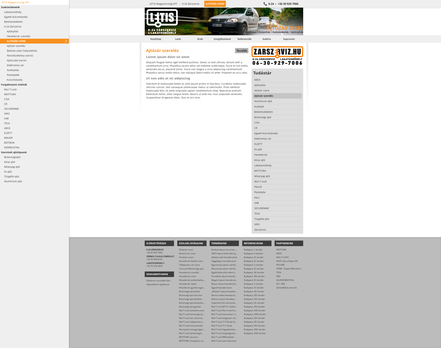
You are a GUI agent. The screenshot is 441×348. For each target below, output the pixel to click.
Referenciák (245, 39)
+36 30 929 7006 (154, 252)
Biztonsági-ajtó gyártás (190, 306)
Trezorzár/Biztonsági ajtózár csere (195, 268)
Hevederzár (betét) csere (191, 261)
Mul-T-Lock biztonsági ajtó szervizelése (197, 314)
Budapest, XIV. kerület (254, 299)
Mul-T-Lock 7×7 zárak (221, 325)
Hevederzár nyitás (188, 283)
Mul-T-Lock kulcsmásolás (191, 325)
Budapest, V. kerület (253, 264)
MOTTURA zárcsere (188, 337)
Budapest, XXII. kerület (254, 329)
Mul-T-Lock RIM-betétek (222, 337)
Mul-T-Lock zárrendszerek (223, 340)
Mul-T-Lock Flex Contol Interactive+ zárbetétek (233, 310)
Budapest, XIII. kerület (254, 295)
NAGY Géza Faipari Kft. (287, 261)
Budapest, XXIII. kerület (255, 333)
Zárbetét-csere (186, 249)
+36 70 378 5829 (154, 266)
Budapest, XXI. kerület (254, 325)
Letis (178, 39)
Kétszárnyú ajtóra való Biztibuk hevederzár (231, 268)
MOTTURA (281, 249)
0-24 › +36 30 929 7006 (283, 4)
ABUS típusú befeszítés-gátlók (225, 253)
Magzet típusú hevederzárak (225, 280)
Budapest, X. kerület (253, 283)
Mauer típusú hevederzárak (224, 283)
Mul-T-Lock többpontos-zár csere (195, 321)
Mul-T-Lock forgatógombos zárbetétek (229, 333)
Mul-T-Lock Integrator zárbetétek (227, 318)
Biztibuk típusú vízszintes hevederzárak (230, 249)
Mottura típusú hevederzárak (225, 299)
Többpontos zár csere (189, 264)
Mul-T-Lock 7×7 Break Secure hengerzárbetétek (234, 321)
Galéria (267, 39)
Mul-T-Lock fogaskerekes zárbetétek (228, 329)
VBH (278, 276)
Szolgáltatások (222, 39)
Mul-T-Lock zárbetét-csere (191, 310)
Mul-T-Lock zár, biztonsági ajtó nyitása (197, 318)
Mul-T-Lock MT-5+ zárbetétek (225, 306)
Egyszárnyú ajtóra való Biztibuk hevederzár (232, 264)
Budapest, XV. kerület (254, 302)
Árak (200, 39)
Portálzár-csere (186, 257)
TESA (278, 272)
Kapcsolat (289, 39)
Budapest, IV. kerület (254, 261)
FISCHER (280, 264)
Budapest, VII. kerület (254, 272)
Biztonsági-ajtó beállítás (190, 299)
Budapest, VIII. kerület (254, 276)
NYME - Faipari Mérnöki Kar (289, 268)
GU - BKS (280, 283)
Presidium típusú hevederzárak (226, 276)
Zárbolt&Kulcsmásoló (286, 287)
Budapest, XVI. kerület (254, 306)
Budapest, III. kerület (253, 257)
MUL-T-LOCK (282, 257)
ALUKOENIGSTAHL (285, 280)
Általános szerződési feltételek (161, 280)
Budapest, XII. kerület (254, 291)
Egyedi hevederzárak (221, 287)
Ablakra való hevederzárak (224, 257)
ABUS (279, 253)
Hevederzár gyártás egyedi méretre (196, 287)
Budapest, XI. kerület (254, 287)
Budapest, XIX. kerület (254, 318)
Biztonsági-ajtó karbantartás (192, 302)
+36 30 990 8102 (154, 259)
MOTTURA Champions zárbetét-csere (197, 340)
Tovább (241, 51)
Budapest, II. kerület (253, 253)
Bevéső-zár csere (187, 253)
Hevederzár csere (187, 276)
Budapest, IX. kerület (254, 280)
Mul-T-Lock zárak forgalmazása (194, 333)
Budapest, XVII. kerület (254, 310)
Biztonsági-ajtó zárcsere (190, 295)
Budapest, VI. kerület (254, 268)
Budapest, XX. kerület (254, 321)
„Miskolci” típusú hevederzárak (226, 291)
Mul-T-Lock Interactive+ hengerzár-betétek (231, 314)
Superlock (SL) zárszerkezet (224, 302)
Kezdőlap (155, 39)
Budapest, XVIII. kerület (255, 314)
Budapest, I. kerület (253, 249)
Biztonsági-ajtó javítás (189, 291)
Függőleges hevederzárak (223, 261)
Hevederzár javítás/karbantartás (194, 280)
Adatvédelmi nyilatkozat (157, 284)
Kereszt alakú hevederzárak (224, 295)
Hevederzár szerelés (189, 272)
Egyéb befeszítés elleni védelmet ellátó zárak (232, 272)
